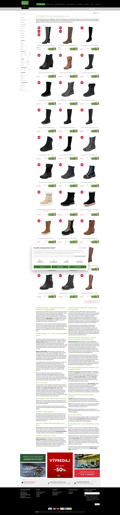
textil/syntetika (24, 80)
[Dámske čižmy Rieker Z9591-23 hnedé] (89, 283)
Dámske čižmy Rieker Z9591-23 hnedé (89, 293)
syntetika (23, 77)
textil (22, 78)
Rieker (22, 48)
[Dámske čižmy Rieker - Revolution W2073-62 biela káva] (46, 199)
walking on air (24, 90)
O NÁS (38, 490)
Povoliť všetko (77, 266)
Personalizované (53, 261)
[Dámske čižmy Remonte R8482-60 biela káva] (68, 90)
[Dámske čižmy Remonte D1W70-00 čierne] (68, 283)
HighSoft (23, 85)
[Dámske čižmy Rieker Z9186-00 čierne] (68, 117)
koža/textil (23, 76)
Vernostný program (40, 492)
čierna (29, 62)
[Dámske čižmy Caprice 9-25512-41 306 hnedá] (68, 35)
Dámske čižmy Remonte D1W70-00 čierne (68, 293)
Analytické (66, 261)
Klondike (23, 44)
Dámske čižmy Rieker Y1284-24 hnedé (89, 238)
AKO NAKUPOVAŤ (25, 490)
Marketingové (80, 261)
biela (28, 60)
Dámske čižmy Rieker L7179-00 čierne (68, 209)
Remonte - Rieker (24, 46)
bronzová (23, 62)
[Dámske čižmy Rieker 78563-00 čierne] (46, 172)
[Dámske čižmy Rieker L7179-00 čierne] (68, 199)
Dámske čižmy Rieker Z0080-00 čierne (68, 182)
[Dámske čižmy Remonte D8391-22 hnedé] (89, 255)
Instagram (70, 493)
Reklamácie (23, 496)
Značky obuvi (55, 493)
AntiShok (23, 83)
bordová (29, 61)
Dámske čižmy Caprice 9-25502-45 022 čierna (46, 45)
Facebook (70, 492)
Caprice (23, 43)
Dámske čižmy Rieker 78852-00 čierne (46, 155)
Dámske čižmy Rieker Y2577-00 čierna (46, 72)
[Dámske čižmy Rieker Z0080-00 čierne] (68, 172)
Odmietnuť (42, 266)
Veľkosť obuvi (23, 492)
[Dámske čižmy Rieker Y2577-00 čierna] (46, 63)
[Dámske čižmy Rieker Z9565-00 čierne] (89, 63)
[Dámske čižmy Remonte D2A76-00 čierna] (89, 35)
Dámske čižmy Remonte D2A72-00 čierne (46, 293)
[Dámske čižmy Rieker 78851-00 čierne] (46, 90)
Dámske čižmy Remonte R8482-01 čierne (89, 155)
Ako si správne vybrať (57, 492)
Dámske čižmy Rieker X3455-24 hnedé (46, 238)
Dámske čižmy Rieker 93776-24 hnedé (68, 72)
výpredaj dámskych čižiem (83, 418)
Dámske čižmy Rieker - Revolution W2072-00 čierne (89, 210)
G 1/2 (26, 70)
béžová (23, 60)
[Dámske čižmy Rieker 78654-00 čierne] (68, 145)
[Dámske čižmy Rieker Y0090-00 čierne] (89, 90)
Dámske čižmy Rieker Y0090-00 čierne (89, 100)
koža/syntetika (24, 75)
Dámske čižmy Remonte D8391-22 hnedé (89, 265)
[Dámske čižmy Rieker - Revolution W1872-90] (68, 228)
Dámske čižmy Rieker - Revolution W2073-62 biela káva (46, 210)
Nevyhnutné (40, 261)
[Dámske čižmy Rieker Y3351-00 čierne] (89, 172)
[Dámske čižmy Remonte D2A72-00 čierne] (46, 283)
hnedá (23, 64)
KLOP (22, 45)
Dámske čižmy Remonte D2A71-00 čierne (89, 127)
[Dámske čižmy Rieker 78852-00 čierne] (46, 145)
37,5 (30, 53)
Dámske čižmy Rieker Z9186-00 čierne (68, 127)
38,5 (26, 54)
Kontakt (38, 496)
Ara (22, 41)
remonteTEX (23, 86)
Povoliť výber (60, 266)
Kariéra (38, 494)
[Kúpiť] (52, 49)
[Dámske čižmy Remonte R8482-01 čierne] (89, 145)
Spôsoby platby (23, 493)
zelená (23, 65)
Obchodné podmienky (25, 494)
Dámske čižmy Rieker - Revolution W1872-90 (68, 238)
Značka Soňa (39, 493)
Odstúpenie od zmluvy (25, 497)
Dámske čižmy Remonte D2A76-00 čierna (89, 45)
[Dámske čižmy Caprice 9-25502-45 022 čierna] (46, 35)
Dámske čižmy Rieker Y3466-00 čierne (46, 127)
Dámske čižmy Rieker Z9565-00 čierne (89, 72)
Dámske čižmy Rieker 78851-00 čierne (46, 100)
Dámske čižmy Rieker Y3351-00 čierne (89, 182)
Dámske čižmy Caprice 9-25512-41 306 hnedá (67, 45)
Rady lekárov (55, 494)
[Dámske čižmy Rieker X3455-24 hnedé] (46, 228)
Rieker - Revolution (24, 49)
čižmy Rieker (49, 318)
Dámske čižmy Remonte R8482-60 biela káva (67, 100)
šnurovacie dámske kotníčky (49, 387)
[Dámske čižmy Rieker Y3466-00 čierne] (46, 117)
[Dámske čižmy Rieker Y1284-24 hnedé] (89, 228)
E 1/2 (22, 69)
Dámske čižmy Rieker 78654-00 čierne (68, 155)
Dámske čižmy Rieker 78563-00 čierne (46, 182)
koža (22, 74)
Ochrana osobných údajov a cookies (80, 256)
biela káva (23, 61)
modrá (29, 64)
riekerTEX (23, 87)
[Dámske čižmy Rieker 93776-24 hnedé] (68, 63)
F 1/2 (30, 69)
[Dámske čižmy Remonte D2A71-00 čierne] (89, 117)
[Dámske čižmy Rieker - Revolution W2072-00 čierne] (89, 199)
